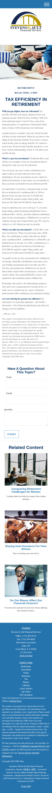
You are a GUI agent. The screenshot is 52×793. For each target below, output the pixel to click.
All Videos (26, 691)
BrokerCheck (15, 700)
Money (26, 682)
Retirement (26, 666)
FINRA (26, 769)
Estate (26, 672)
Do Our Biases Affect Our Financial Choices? (26, 602)
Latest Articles (26, 688)
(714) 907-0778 (28, 40)
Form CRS (26, 786)
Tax (26, 678)
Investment (26, 669)
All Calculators (26, 694)
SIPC (33, 769)
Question (8, 409)
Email (9, 393)
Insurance (26, 675)
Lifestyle (26, 685)
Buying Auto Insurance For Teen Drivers (26, 547)
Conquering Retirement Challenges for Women (26, 490)
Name (9, 377)
